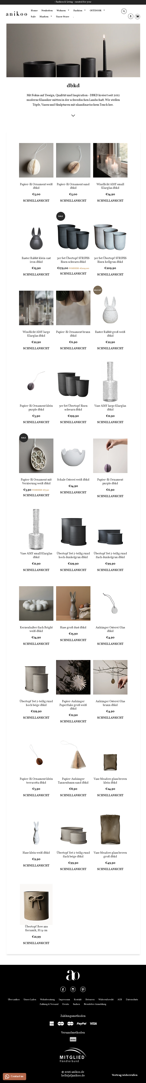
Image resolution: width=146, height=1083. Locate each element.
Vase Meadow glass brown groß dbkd (110, 855)
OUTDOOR (96, 10)
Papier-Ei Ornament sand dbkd (73, 186)
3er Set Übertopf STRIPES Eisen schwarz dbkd (73, 260)
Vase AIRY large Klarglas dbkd (110, 408)
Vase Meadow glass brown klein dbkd (110, 781)
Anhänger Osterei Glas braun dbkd (110, 703)
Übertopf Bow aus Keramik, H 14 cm (36, 928)
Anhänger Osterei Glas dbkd (110, 629)
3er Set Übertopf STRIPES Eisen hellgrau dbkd (110, 260)
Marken (44, 16)
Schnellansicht (36, 201)
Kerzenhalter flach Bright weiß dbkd (36, 629)
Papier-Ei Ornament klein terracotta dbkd (36, 781)
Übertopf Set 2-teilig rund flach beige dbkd (73, 855)
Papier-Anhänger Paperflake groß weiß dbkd (73, 705)
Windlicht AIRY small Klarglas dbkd (110, 186)
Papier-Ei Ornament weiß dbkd (36, 186)
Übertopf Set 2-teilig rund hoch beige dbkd (36, 703)
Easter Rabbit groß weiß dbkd (110, 334)
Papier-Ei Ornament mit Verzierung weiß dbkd (36, 482)
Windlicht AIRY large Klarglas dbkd (36, 334)
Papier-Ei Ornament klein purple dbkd (36, 408)
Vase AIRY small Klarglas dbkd (36, 555)
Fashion (78, 10)
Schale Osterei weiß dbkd (73, 480)
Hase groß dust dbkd (73, 628)
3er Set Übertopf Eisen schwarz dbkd (73, 408)
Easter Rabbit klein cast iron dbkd (36, 260)
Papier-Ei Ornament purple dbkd (110, 482)
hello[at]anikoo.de (73, 1076)
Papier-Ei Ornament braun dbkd (73, 334)
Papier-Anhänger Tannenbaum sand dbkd (73, 781)
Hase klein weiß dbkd (36, 853)
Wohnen (61, 10)
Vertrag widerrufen (124, 1075)
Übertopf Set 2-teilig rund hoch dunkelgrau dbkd (73, 555)
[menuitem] (34, 10)
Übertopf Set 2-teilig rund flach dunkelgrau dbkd (110, 555)
